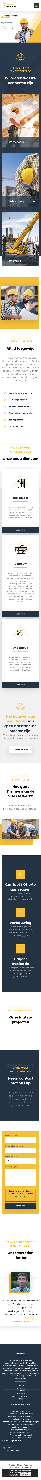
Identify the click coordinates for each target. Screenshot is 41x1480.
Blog (21, 1399)
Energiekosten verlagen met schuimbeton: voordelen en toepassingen (21, 1420)
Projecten (21, 1393)
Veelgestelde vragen (21, 1396)
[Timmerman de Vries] (9, 5)
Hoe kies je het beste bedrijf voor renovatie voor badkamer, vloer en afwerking (21, 1414)
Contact (21, 1401)
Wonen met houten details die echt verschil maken (21, 1436)
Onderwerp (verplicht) (14, 1156)
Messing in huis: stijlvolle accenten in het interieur (21, 1430)
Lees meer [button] (20, 530)
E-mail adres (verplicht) (14, 1146)
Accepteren (25, 1475)
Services (21, 1391)
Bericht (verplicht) (12, 1167)
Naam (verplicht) (12, 1136)
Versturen (20, 1205)
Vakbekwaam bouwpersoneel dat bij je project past (21, 1425)
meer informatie (13, 1474)
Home (21, 1385)
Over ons (21, 1388)
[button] (20, 749)
